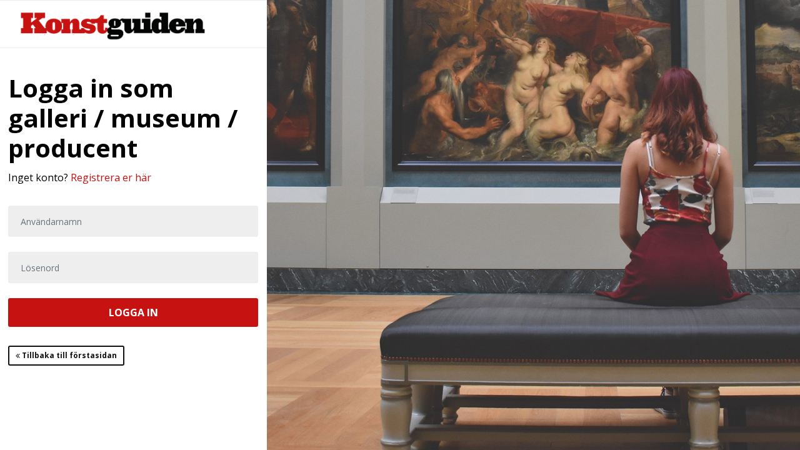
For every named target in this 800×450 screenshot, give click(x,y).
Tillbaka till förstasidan (68, 355)
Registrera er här (111, 177)
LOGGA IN (133, 312)
